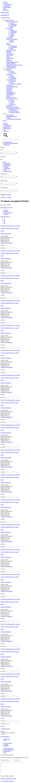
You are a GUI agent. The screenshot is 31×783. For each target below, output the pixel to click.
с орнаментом (13, 24)
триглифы (12, 101)
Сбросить (8, 194)
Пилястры (9, 51)
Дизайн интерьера (8, 748)
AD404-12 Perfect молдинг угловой (10, 601)
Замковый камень (11, 93)
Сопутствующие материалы (14, 119)
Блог (5, 8)
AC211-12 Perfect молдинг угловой (9, 626)
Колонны (9, 52)
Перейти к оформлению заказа (8, 778)
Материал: (3, 237)
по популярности (8, 212)
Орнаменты (10, 60)
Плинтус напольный (12, 39)
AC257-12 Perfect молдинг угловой (10, 402)
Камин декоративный (12, 62)
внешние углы (13, 109)
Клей (5, 120)
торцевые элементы (15, 112)
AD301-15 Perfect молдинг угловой (10, 676)
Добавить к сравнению (6, 242)
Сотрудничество (8, 4)
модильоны (12, 104)
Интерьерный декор (9, 20)
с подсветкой (13, 25)
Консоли (9, 117)
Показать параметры (6, 233)
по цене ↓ (6, 211)
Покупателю (7, 6)
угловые (12, 35)
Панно (8, 59)
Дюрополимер (7, 164)
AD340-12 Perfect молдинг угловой (10, 228)
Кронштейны (10, 58)
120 (4, 223)
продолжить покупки (8, 781)
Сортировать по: (7, 207)
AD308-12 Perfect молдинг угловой (10, 701)
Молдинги (9, 28)
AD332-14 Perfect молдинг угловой (10, 452)
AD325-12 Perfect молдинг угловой (10, 552)
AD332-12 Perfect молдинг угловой (10, 502)
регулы (11, 102)
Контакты (6, 10)
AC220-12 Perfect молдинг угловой (10, 352)
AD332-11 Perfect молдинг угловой (10, 577)
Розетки (9, 44)
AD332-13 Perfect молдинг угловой (10, 328)
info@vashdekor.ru (5, 736)
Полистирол (7, 166)
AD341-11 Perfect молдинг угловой (10, 278)
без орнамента (13, 47)
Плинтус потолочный (12, 21)
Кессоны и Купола (11, 50)
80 (4, 222)
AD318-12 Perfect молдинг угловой (10, 427)
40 (4, 220)
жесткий (12, 40)
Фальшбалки (10, 115)
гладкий (12, 23)
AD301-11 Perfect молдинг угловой (10, 527)
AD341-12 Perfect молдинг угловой (10, 377)
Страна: (3, 236)
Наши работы (7, 7)
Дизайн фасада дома (9, 749)
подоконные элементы (15, 83)
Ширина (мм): (4, 240)
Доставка (6, 3)
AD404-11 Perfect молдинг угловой (10, 303)
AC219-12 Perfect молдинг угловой (10, 651)
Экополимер (7, 168)
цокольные (12, 77)
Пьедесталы (10, 55)
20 (4, 219)
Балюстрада (10, 85)
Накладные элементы (12, 98)
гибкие (11, 36)
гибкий (11, 27)
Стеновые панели (11, 67)
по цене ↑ (6, 210)
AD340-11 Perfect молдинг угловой (10, 253)
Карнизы (9, 70)
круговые (12, 33)
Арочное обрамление (12, 86)
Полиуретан (7, 163)
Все (1, 159)
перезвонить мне (5, 15)
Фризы (8, 96)
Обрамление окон (11, 79)
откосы (11, 82)
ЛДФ (5, 170)
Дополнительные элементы (14, 108)
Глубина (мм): (4, 241)
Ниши (8, 56)
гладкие (12, 29)
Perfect (2, 231)
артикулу (6, 214)
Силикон (6, 167)
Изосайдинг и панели (12, 106)
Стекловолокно (8, 171)
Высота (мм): (4, 238)
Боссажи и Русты (11, 97)
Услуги (5, 1)
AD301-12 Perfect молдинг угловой (10, 477)
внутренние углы (14, 111)
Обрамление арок (11, 66)
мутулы (11, 100)
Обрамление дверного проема (14, 65)
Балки (5, 113)
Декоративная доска (12, 116)
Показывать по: (5, 216)
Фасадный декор (8, 69)
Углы (8, 43)
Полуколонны (10, 54)
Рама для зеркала (11, 63)
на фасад (12, 71)
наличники (12, 81)
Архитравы (9, 37)
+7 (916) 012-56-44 (5, 17)
